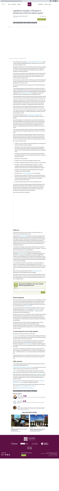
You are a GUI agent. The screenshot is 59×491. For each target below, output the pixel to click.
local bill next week (38, 309)
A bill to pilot (15, 335)
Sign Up (43, 292)
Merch (50, 4)
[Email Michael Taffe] (23, 401)
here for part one (21, 385)
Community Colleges (20, 22)
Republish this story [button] (41, 19)
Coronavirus (28, 22)
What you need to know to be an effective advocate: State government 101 (37, 430)
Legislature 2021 (34, 22)
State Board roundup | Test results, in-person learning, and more (19, 430)
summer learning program (27, 173)
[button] (43, 16)
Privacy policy (56, 455)
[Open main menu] (2, 4)
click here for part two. (31, 385)
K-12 (24, 22)
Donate (46, 4)
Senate (41, 374)
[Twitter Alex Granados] (25, 396)
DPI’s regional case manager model (34, 115)
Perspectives (14, 4)
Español (19, 4)
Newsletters (40, 4)
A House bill (15, 370)
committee (26, 309)
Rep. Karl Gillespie (27, 343)
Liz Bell (26, 16)
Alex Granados (15, 16)
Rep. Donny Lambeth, (22, 253)
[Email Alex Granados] (24, 396)
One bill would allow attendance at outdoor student (23, 367)
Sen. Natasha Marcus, (36, 270)
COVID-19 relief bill (23, 236)
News (9, 4)
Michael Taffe (21, 16)
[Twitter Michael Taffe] (25, 401)
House (37, 374)
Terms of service (50, 455)
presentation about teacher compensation (25, 387)
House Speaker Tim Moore (25, 92)
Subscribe (23, 455)
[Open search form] (4, 4)
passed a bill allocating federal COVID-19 (34, 61)
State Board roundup (28, 305)
